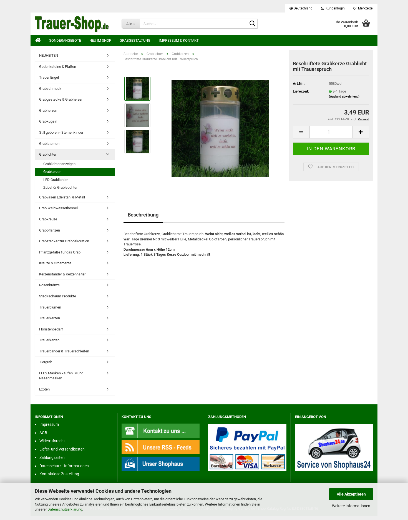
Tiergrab (45, 362)
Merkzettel (364, 8)
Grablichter (47, 154)
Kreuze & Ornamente (55, 263)
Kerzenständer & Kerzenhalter (62, 274)
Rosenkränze (49, 285)
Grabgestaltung (135, 40)
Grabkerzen (52, 172)
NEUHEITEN (48, 55)
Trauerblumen (50, 307)
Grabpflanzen (49, 230)
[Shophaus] (161, 463)
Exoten (44, 389)
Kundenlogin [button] (334, 8)
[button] (301, 8)
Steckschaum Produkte (57, 296)
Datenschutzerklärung (64, 509)
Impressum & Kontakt (179, 40)
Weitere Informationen (351, 506)
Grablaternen (49, 143)
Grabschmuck (50, 88)
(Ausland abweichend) (344, 96)
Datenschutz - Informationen (64, 466)
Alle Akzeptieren (351, 494)
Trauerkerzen (49, 318)
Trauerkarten (49, 340)
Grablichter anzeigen (59, 164)
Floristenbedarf (51, 329)
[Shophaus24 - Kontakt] (161, 430)
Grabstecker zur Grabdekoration (64, 241)
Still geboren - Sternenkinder (61, 132)
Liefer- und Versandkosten (62, 449)
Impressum (49, 424)
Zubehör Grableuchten (60, 187)
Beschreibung (143, 215)
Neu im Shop (100, 40)
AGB (43, 433)
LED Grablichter (55, 180)
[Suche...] (252, 24)
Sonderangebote (65, 40)
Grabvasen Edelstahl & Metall (62, 197)
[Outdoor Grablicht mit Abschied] (220, 128)
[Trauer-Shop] (74, 24)
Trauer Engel (49, 77)
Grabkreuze (48, 219)
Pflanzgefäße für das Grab (59, 252)
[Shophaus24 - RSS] (161, 447)
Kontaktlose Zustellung (59, 474)
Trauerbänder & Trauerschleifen (64, 351)
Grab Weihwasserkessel (58, 208)
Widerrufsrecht (52, 441)
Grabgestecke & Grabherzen (61, 99)
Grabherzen (48, 110)
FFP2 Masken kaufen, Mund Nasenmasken (61, 375)
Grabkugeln (48, 121)
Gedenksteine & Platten (57, 66)
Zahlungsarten (52, 457)
